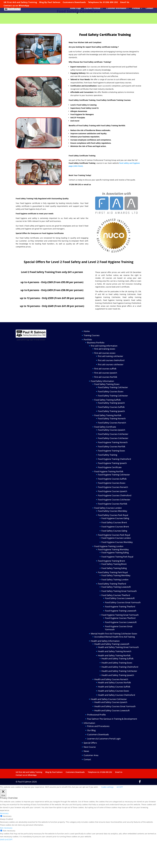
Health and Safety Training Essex (116, 662)
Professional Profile (96, 714)
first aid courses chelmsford (111, 360)
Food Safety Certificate (105, 426)
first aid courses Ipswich (105, 372)
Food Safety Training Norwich (112, 418)
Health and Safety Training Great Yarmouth (118, 647)
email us (87, 184)
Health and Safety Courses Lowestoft (112, 710)
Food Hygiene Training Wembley (113, 549)
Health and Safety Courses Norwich (111, 679)
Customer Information (116, 8)
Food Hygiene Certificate (110, 467)
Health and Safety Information (105, 640)
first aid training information (104, 345)
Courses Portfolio (92, 8)
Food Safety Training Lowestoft (116, 586)
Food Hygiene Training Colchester (114, 474)
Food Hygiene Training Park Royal (117, 556)
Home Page (75, 8)
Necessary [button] (4, 813)
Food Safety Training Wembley (115, 575)
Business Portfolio (95, 342)
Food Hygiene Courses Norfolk (112, 503)
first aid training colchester (110, 356)
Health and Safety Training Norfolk (114, 655)
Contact (149, 8)
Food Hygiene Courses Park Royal (114, 534)
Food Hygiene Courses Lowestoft (121, 622)
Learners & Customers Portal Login (104, 738)
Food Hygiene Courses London (116, 538)
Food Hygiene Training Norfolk (108, 471)
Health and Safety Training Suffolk (117, 658)
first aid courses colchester (110, 364)
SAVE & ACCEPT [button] (6, 839)
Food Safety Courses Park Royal (113, 515)
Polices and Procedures (98, 726)
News (86, 751)
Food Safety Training (107, 454)
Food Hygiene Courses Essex (111, 483)
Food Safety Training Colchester (113, 387)
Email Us (124, 2)
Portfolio (136, 8)
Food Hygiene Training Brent (111, 560)
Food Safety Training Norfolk (107, 415)
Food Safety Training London (114, 579)
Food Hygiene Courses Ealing (115, 518)
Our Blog (91, 730)
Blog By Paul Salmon (49, 2)
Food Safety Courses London (108, 507)
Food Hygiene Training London (108, 546)
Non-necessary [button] (6, 828)
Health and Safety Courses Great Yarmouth (115, 706)
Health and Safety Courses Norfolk (114, 682)
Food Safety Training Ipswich (111, 402)
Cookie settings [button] (107, 787)
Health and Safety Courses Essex (113, 690)
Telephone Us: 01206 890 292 (103, 2)
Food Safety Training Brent (114, 564)
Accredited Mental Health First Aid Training (114, 636)
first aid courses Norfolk (105, 377)
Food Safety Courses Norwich (112, 422)
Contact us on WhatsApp (16, 6)
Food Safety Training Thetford (112, 583)
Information (89, 723)
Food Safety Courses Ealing (114, 530)
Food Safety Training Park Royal (113, 572)
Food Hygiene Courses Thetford (120, 618)
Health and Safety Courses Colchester (109, 699)
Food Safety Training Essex (106, 384)
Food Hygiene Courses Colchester (114, 499)
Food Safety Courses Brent (114, 522)
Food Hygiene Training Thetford (120, 606)
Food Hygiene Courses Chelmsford (114, 495)
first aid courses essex (104, 353)
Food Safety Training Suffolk (107, 399)
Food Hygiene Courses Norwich (113, 487)
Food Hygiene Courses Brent (115, 526)
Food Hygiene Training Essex (111, 450)
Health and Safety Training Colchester (119, 671)
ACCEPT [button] (120, 787)
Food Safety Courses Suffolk (111, 407)
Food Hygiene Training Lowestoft (120, 610)
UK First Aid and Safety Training (20, 2)
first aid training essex (104, 348)
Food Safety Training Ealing (114, 568)
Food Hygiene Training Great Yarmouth (120, 614)
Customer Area (91, 755)
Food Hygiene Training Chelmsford (114, 459)
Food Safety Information (102, 381)
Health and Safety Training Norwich (114, 651)
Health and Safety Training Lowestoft (111, 644)
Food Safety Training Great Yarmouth (119, 591)
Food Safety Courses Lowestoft (120, 598)
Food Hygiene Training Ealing (115, 552)
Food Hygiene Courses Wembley (117, 542)
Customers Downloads (74, 2)
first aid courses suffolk (105, 368)
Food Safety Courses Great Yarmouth (123, 602)
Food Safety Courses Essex (110, 391)
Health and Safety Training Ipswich (117, 675)
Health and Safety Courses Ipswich (110, 702)
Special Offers (90, 742)
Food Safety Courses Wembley (112, 511)
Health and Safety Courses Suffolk (114, 686)
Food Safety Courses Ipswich (111, 429)
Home (87, 331)
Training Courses (91, 335)
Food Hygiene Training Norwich (113, 442)
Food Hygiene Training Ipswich (112, 463)
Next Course (90, 747)
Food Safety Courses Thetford (115, 595)
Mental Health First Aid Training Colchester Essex (114, 633)
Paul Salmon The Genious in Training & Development (112, 718)
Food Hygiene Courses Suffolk (112, 478)
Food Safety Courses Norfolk (111, 446)
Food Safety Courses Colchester (113, 434)
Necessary (7, 816)
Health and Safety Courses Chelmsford (116, 695)
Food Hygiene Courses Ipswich (112, 491)
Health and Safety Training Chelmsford (119, 666)
